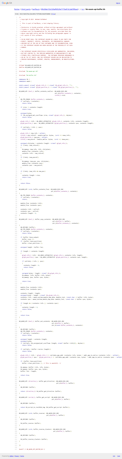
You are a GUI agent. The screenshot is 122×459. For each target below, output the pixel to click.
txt (114, 456)
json (118, 456)
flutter (17, 9)
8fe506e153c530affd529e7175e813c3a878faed (59, 9)
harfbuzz (36, 9)
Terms (22, 456)
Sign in (118, 3)
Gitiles (11, 456)
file (53, 14)
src (83, 9)
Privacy (16, 456)
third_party (26, 9)
